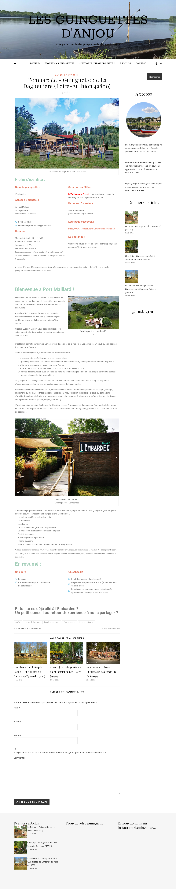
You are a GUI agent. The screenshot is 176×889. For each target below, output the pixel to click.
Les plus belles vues (32, 622)
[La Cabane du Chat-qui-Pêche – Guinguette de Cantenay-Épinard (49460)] (132, 276)
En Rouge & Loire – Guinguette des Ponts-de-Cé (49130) (102, 672)
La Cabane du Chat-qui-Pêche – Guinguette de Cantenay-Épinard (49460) (29, 672)
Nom (17, 707)
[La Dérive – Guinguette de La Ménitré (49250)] (132, 217)
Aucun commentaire (111, 628)
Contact (141, 63)
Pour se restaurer (86, 622)
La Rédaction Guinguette (29, 628)
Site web (18, 735)
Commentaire (20, 757)
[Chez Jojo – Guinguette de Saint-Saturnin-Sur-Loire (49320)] (132, 246)
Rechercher (154, 76)
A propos (125, 63)
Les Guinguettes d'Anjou (88, 27)
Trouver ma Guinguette (60, 63)
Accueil (35, 63)
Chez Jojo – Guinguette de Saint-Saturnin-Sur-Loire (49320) (65, 672)
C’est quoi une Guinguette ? (97, 63)
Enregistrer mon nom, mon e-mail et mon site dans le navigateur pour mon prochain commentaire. (60, 752)
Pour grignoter (69, 622)
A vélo (18, 622)
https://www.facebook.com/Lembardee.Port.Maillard (91, 229)
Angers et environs (67, 75)
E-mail (17, 721)
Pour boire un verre (52, 622)
